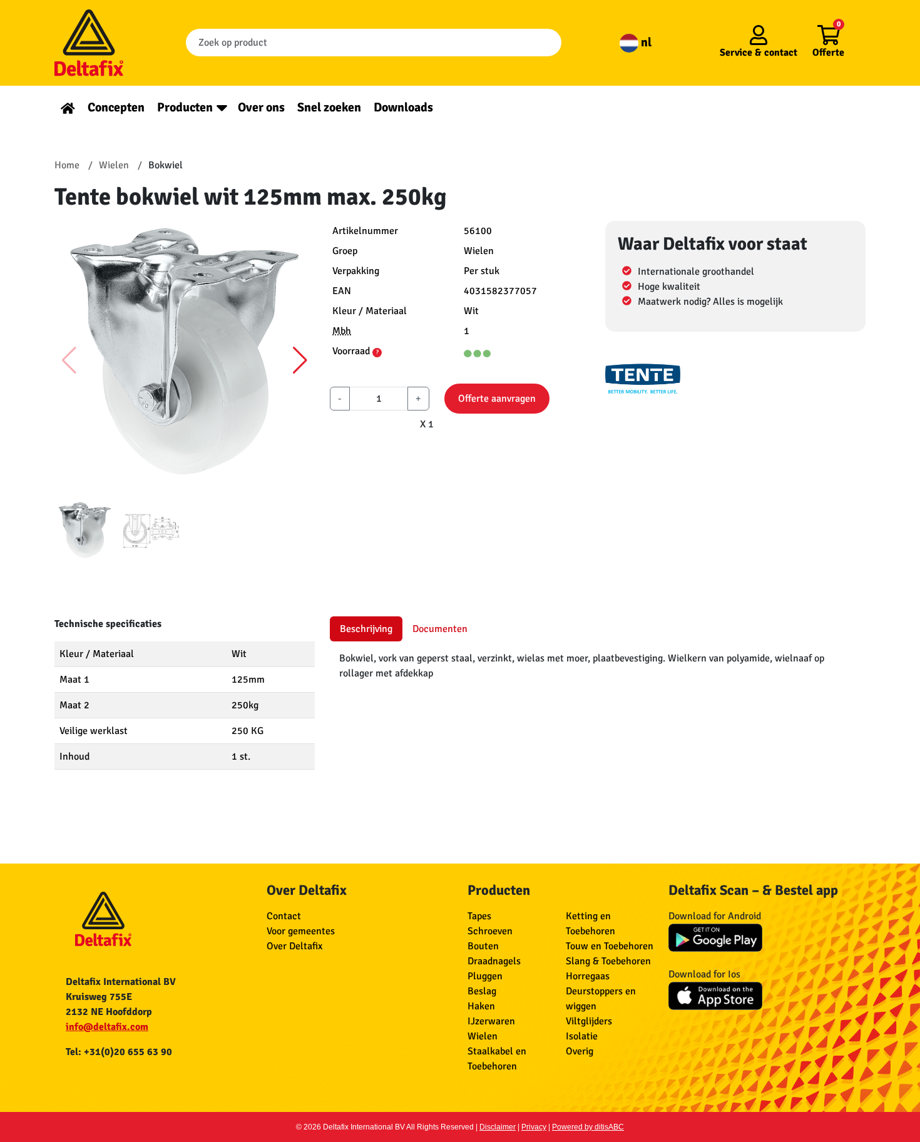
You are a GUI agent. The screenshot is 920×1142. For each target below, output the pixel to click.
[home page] (68, 107)
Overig (579, 1051)
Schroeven (490, 931)
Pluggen (485, 976)
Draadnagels (494, 961)
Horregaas (588, 976)
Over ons (261, 107)
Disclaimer (497, 1127)
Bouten (483, 946)
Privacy (533, 1127)
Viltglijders (589, 1021)
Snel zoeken (329, 107)
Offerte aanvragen (497, 398)
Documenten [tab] (440, 629)
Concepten (116, 107)
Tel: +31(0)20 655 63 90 (119, 1052)
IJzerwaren (491, 1021)
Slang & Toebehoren (608, 961)
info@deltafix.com (107, 1027)
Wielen (483, 1036)
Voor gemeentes (301, 931)
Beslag (482, 991)
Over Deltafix (294, 946)
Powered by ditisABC (588, 1127)
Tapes (479, 916)
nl (645, 42)
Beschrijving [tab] (366, 629)
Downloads (403, 107)
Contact (284, 916)
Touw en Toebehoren (609, 946)
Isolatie (582, 1036)
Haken (481, 1006)
